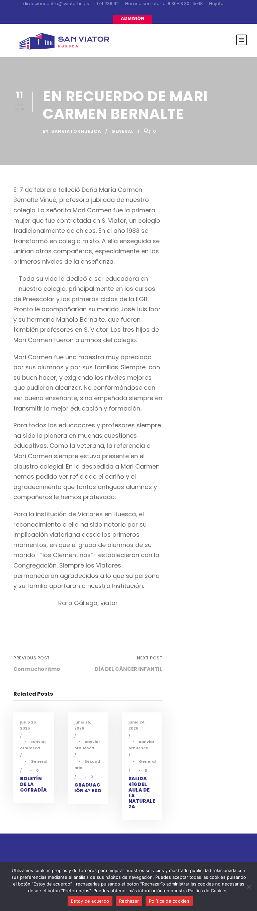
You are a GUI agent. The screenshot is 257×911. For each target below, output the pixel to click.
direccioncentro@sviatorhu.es (56, 3)
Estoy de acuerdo (90, 901)
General (122, 131)
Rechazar (129, 901)
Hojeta (216, 3)
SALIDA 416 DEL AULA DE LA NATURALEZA (141, 792)
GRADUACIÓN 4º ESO (87, 788)
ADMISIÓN (132, 18)
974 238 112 (107, 3)
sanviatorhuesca (76, 131)
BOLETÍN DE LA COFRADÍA (33, 784)
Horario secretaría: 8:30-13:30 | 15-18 (164, 3)
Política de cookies (169, 901)
